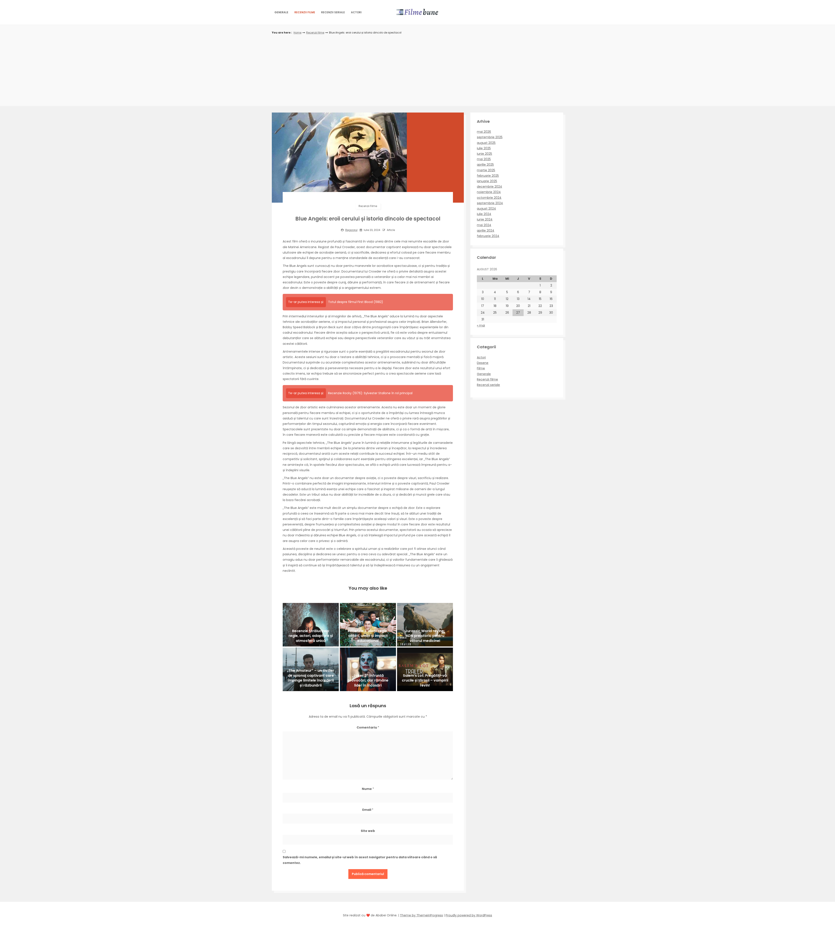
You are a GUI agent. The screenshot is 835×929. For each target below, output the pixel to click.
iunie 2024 (485, 219)
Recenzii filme (304, 12)
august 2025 (486, 143)
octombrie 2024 (489, 197)
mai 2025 (484, 159)
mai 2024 (484, 225)
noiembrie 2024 (489, 192)
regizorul (351, 230)
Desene (482, 363)
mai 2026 (484, 132)
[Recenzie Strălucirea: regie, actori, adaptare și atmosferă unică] (311, 624)
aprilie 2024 (485, 230)
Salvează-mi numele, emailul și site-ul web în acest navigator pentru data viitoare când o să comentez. (360, 860)
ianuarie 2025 (487, 181)
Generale (281, 12)
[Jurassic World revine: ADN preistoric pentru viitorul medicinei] (425, 624)
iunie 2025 (484, 153)
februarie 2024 (488, 236)
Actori (356, 12)
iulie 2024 (484, 214)
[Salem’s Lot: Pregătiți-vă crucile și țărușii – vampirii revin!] (425, 669)
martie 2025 (486, 170)
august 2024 (486, 208)
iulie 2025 (484, 148)
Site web (368, 831)
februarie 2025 (488, 175)
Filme (481, 368)
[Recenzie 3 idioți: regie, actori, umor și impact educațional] (368, 624)
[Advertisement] (417, 67)
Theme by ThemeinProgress (421, 915)
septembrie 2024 (490, 203)
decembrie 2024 (489, 186)
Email (367, 810)
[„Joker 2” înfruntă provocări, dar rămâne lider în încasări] (368, 669)
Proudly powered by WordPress (469, 915)
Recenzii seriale (333, 12)
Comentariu (368, 727)
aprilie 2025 (485, 164)
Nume (368, 789)
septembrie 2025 (490, 137)
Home (297, 32)
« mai (481, 325)
